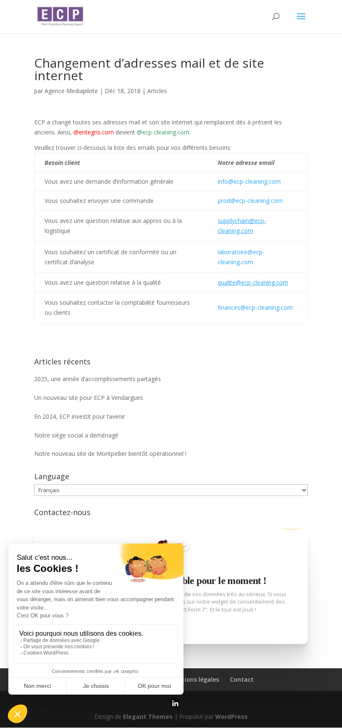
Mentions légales (194, 679)
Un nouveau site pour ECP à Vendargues (88, 398)
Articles (157, 91)
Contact (242, 679)
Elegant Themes (148, 716)
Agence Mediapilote (71, 91)
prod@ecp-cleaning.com (250, 201)
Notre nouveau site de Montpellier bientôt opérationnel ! (110, 454)
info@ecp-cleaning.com (249, 181)
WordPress (231, 716)
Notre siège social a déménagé (76, 435)
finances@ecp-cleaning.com (255, 307)
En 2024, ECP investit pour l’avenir (79, 416)
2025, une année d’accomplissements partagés (97, 379)
